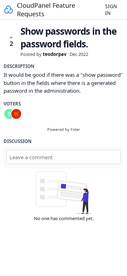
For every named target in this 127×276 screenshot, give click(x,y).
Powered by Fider (63, 129)
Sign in (111, 9)
